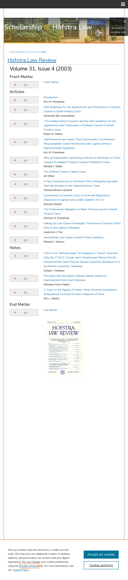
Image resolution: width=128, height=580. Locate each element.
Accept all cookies (101, 554)
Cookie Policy (21, 570)
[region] (64, 560)
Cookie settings (29, 566)
